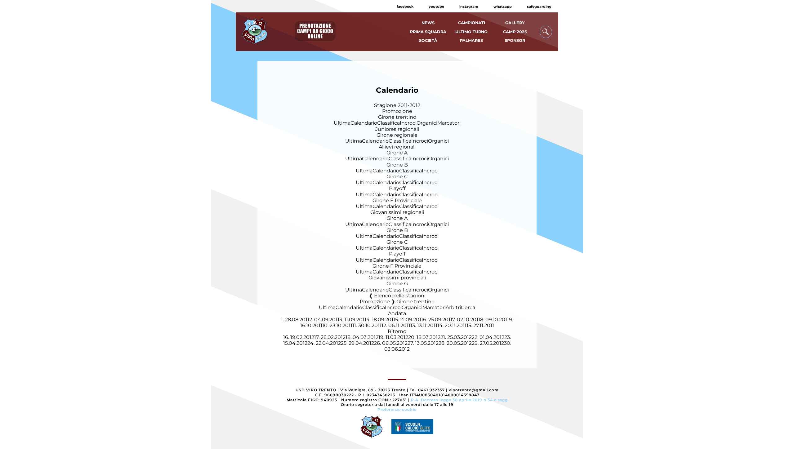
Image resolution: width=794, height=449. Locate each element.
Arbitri (453, 307)
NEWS (428, 22)
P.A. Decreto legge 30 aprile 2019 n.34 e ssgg (459, 400)
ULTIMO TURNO (471, 31)
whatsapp (502, 6)
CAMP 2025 (515, 31)
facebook (405, 6)
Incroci (408, 123)
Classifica (388, 123)
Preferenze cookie (397, 409)
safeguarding (539, 6)
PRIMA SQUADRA (428, 31)
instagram (468, 6)
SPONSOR (515, 40)
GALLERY (515, 22)
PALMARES (471, 40)
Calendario (363, 123)
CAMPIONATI (471, 22)
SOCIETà (428, 40)
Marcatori (449, 123)
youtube (436, 6)
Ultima (342, 123)
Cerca (468, 307)
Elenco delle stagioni (400, 296)
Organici (427, 123)
